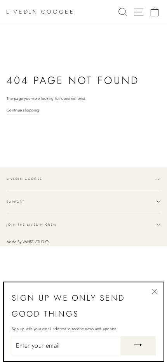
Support (15, 202)
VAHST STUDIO (36, 242)
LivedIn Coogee (24, 179)
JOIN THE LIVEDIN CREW (32, 225)
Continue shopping (23, 110)
